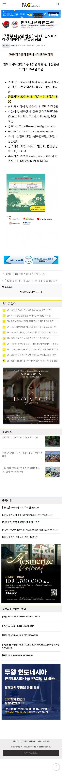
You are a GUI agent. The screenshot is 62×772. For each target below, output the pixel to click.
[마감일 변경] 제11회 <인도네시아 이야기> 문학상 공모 (30, 280)
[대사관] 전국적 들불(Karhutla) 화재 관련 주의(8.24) (27, 515)
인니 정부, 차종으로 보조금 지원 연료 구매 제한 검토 (26, 338)
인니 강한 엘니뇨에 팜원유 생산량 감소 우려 (20, 437)
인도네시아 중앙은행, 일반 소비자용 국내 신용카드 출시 (27, 316)
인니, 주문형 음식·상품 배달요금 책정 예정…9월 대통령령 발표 (30, 349)
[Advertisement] (31, 486)
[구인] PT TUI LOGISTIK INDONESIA (17, 655)
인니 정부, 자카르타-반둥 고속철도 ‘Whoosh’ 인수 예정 (27, 310)
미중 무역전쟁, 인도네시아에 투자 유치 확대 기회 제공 (22, 454)
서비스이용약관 (43, 741)
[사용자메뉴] (58, 5)
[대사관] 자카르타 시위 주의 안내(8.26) (21, 507)
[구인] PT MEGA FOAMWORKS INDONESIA (21, 617)
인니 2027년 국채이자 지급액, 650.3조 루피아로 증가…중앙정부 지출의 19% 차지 (31, 355)
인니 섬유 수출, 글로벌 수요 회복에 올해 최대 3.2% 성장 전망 (30, 361)
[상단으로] (56, 767)
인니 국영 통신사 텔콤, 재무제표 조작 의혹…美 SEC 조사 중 (29, 327)
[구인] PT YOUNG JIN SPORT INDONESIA (20, 635)
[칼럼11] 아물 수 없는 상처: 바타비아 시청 (24, 274)
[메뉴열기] (4, 5)
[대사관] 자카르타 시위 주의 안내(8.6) (20, 537)
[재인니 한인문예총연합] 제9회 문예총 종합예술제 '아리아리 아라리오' (31, 530)
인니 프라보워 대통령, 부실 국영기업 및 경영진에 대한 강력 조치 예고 (31, 333)
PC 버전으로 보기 (31, 753)
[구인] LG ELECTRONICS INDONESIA (18, 626)
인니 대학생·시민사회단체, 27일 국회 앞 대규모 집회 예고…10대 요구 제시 (31, 321)
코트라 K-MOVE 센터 (14, 609)
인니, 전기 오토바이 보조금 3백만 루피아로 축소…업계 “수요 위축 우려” (21, 470)
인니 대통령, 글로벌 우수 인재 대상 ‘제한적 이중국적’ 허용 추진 (30, 344)
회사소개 (16, 741)
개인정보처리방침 (29, 741)
